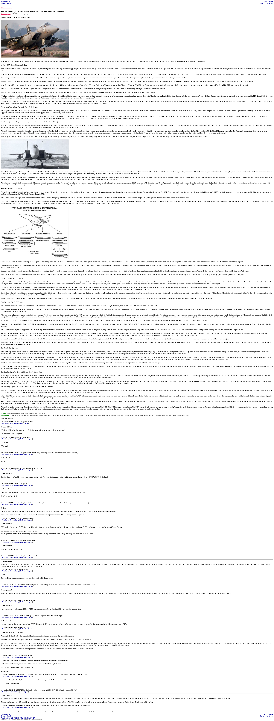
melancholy (29, 655)
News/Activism (268, 1)
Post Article (269, 3)
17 (1, 690)
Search (9, 3)
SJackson (30, 674)
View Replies (24, 423)
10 (1, 569)
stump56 (27, 468)
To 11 (21, 629)
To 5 (21, 520)
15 (1, 655)
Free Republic (5, 1)
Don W (26, 503)
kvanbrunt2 (29, 585)
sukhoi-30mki (28, 422)
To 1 (21, 439)
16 (1, 674)
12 (1, 600)
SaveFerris (27, 453)
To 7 (21, 571)
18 (1, 705)
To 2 (21, 504)
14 (1, 627)
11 (1, 585)
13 (1, 616)
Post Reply (5, 423)
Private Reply (14, 423)
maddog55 (29, 616)
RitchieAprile (28, 556)
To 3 (21, 470)
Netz (25, 484)
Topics (262, 3)
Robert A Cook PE (32, 705)
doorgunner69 (29, 518)
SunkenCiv (29, 690)
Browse (3, 3)
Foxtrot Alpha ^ (5, 14)
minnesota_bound (30, 540)
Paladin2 (27, 437)
